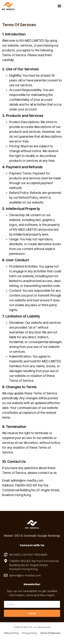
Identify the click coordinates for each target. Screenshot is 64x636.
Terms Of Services (50, 633)
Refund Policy (11, 633)
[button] (59, 6)
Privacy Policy (29, 633)
